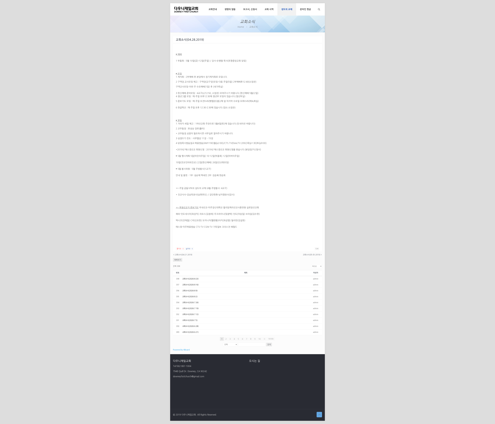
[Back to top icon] (319, 414)
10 (259, 339)
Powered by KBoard (181, 350)
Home (241, 27)
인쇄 (316, 249)
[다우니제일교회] (186, 9)
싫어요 (189, 249)
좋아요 (180, 249)
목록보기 (177, 260)
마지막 (271, 339)
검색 (269, 344)
